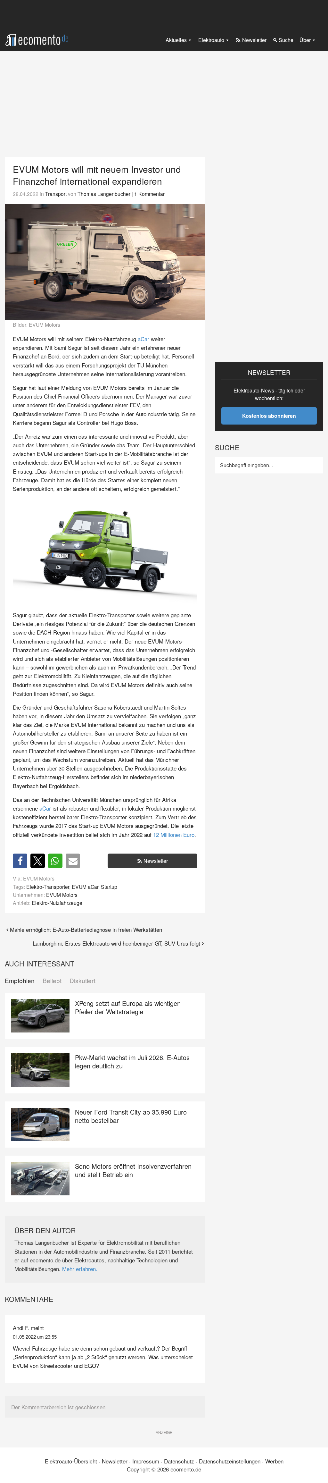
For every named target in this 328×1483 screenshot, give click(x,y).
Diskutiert (82, 981)
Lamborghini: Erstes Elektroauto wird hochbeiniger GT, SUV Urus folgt (116, 943)
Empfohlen (20, 981)
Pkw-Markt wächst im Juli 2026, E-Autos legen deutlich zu (132, 1061)
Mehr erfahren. (79, 1269)
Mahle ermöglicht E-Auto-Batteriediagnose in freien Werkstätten (86, 929)
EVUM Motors (62, 894)
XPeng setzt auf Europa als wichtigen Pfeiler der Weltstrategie (128, 1007)
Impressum (145, 1461)
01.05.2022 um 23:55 (35, 1336)
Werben (274, 1461)
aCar (143, 339)
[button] (20, 861)
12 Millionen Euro (173, 834)
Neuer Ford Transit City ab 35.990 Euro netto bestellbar (131, 1116)
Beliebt (52, 981)
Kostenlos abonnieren (269, 415)
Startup (109, 886)
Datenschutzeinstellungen (229, 1461)
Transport (56, 193)
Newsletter (156, 860)
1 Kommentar (149, 193)
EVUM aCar (85, 886)
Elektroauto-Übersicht (71, 1461)
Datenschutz (179, 1461)
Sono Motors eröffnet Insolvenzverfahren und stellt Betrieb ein (133, 1170)
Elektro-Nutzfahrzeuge (57, 902)
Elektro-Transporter (47, 886)
